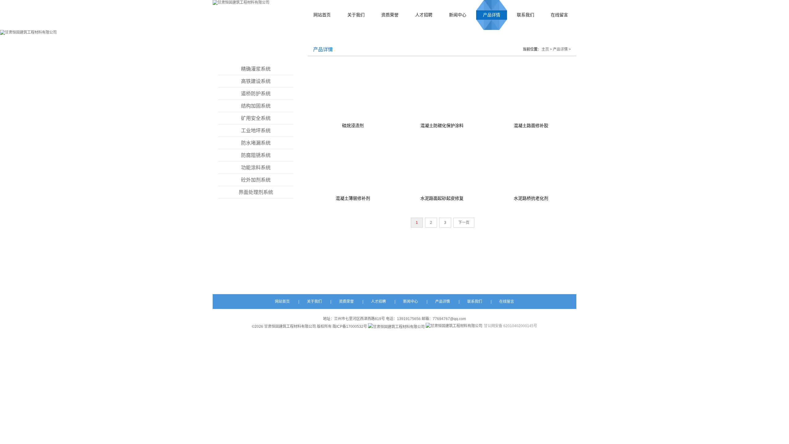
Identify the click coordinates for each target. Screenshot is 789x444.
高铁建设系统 (256, 81)
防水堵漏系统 (256, 143)
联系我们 (525, 15)
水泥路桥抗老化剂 (531, 198)
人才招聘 (423, 15)
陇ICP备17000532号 (350, 326)
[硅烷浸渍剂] (353, 92)
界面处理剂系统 (256, 192)
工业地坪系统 (256, 130)
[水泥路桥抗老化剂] (531, 165)
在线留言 (559, 15)
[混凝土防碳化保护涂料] (442, 92)
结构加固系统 (256, 106)
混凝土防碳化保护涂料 (442, 125)
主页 (545, 49)
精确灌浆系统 (256, 69)
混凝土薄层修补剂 (353, 198)
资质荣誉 (390, 15)
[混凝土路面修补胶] (531, 92)
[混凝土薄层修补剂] (353, 165)
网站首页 (322, 15)
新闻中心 (457, 15)
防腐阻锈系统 (256, 155)
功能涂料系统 (256, 167)
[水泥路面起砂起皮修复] (442, 165)
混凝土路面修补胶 (531, 125)
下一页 (463, 222)
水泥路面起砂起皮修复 (442, 198)
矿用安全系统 (256, 118)
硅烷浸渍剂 (353, 125)
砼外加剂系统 (256, 180)
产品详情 (491, 15)
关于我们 (356, 15)
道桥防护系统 (256, 93)
